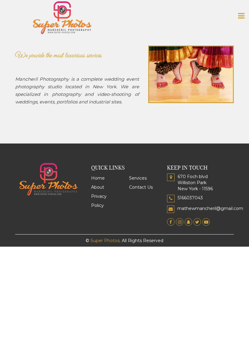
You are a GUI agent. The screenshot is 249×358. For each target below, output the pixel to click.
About (97, 187)
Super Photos (105, 240)
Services (138, 178)
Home (98, 178)
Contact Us (141, 187)
